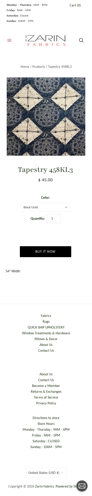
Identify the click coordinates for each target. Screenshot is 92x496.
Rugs (46, 321)
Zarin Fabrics (44, 486)
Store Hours (46, 424)
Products (38, 66)
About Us (46, 345)
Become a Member (46, 386)
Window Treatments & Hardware (46, 333)
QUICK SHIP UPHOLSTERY (46, 327)
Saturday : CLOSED (46, 441)
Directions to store (46, 418)
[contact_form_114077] (82, 486)
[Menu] (9, 40)
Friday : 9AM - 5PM (46, 435)
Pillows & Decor (46, 339)
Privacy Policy (46, 403)
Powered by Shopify (70, 486)
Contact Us (46, 350)
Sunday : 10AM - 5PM (46, 447)
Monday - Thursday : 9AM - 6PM (46, 429)
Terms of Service (46, 397)
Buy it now (45, 251)
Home (25, 66)
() (75, 5)
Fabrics (46, 316)
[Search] (81, 40)
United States (43, 473)
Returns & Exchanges (46, 391)
